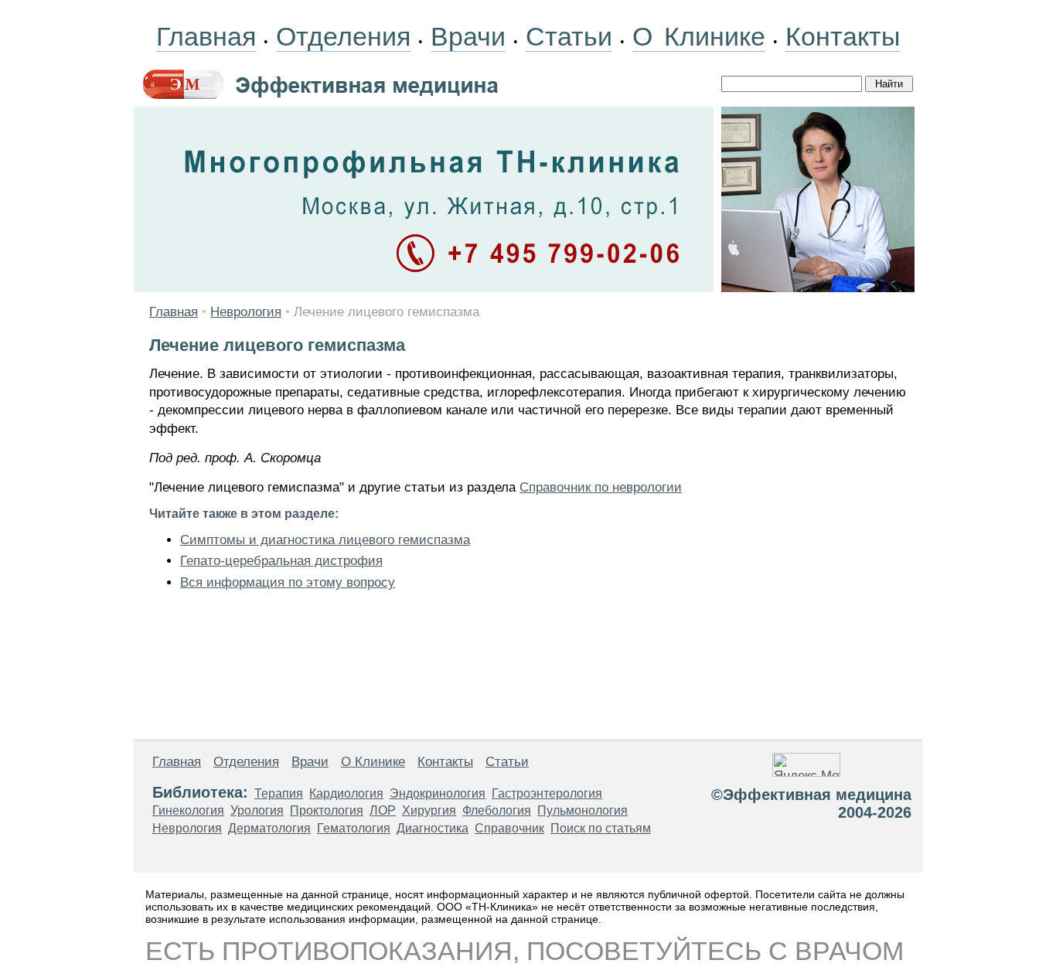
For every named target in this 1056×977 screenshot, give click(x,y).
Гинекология (188, 810)
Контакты (842, 36)
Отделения (343, 36)
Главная (206, 36)
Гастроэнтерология (547, 793)
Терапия (278, 793)
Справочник (509, 828)
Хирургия (429, 810)
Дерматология (269, 828)
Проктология (326, 810)
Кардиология (346, 793)
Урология (257, 810)
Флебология (496, 810)
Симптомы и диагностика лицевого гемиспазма (325, 540)
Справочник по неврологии (600, 487)
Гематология (353, 828)
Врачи (468, 36)
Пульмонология (582, 810)
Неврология (245, 312)
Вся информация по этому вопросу (287, 582)
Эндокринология (437, 793)
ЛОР (383, 810)
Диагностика (432, 828)
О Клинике (698, 36)
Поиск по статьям (600, 828)
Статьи (569, 36)
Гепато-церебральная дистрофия (281, 560)
